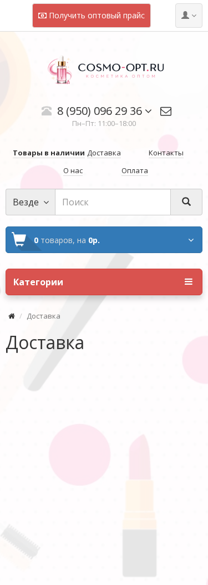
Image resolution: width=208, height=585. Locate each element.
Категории (38, 282)
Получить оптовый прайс (96, 15)
